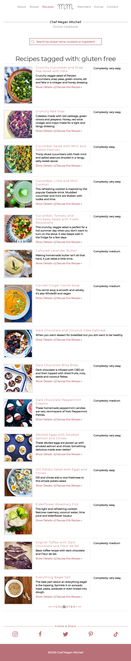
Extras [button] (98, 6)
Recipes (48, 6)
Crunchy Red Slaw (50, 111)
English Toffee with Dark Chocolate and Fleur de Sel (57, 544)
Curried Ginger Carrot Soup (58, 285)
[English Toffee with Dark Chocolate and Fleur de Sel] (18, 555)
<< (50, 606)
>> (80, 606)
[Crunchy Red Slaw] (18, 124)
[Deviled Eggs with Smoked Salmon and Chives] (18, 448)
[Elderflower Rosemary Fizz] (18, 519)
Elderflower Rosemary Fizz (57, 504)
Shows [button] (34, 6)
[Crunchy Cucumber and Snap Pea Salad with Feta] (18, 85)
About (21, 6)
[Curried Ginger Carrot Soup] (18, 303)
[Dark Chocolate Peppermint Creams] (18, 413)
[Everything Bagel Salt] (18, 590)
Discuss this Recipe (68, 87)
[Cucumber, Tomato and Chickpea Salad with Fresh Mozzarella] (18, 229)
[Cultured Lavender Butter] (18, 263)
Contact (112, 6)
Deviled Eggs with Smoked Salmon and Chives (57, 436)
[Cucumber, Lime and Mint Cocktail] (18, 194)
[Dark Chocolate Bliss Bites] (18, 378)
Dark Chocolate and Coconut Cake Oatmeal (71, 330)
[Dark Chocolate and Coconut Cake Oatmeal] (18, 343)
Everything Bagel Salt (53, 577)
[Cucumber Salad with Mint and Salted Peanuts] (18, 159)
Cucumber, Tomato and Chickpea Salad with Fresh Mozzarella (57, 219)
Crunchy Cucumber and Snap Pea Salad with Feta (59, 69)
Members (84, 6)
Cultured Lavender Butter (56, 250)
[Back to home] (65, 7)
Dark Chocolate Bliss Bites (57, 365)
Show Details (44, 87)
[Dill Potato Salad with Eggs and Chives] (18, 482)
